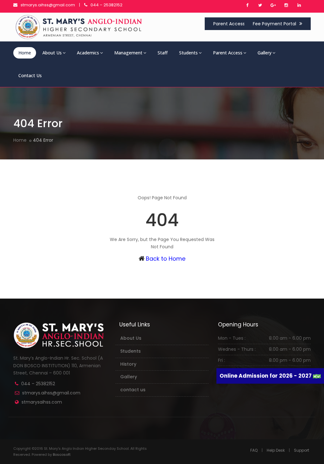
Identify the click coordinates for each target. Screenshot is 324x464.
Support (301, 450)
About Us (52, 53)
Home (24, 53)
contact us (133, 390)
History (128, 364)
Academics (88, 53)
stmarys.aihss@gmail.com (48, 5)
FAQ (254, 450)
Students (188, 53)
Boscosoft (62, 454)
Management (128, 53)
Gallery (264, 53)
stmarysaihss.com (42, 402)
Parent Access (229, 24)
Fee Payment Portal (274, 24)
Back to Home (165, 259)
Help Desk (276, 450)
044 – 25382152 (106, 5)
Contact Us (30, 75)
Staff (163, 53)
